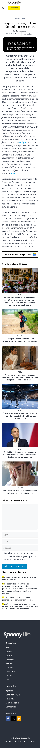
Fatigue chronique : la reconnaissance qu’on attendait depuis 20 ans (20, 491)
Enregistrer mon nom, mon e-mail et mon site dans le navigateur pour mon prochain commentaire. (21, 556)
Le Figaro (23, 142)
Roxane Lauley (21, 31)
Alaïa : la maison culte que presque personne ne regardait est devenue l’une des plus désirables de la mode (20, 377)
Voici (13, 173)
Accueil (17, 19)
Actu (23, 19)
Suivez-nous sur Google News (17, 254)
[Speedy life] (14, 3)
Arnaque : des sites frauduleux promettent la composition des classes (20, 339)
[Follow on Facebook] (8, 718)
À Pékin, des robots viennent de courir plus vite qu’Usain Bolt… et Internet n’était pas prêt (20, 416)
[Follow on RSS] (19, 718)
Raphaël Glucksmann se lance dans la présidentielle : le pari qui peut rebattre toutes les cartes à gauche (20, 454)
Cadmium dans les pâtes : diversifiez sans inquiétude (19, 578)
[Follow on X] (13, 718)
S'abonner (14, 8)
